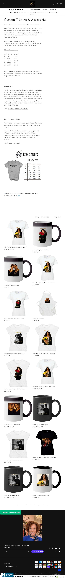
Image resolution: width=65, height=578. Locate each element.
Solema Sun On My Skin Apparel (12, 424)
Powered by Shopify (26, 573)
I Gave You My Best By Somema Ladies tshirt (44, 353)
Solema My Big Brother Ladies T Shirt (13, 460)
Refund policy (34, 573)
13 (43, 505)
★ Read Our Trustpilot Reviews (11, 512)
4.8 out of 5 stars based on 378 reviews (36, 9)
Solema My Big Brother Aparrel (11, 495)
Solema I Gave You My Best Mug (41, 495)
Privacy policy (42, 573)
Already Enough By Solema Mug (40, 250)
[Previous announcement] (3, 13)
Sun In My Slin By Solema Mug (11, 285)
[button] (3, 4)
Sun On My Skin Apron (38, 318)
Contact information (56, 574)
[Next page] (47, 505)
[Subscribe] (28, 551)
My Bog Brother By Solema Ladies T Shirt (14, 353)
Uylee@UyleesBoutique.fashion (18, 109)
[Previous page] (17, 505)
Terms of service (49, 573)
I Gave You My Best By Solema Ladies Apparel (15, 247)
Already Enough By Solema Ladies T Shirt (14, 318)
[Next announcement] (62, 13)
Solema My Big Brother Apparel (40, 424)
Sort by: (37, 217)
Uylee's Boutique (18, 573)
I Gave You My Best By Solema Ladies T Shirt (44, 282)
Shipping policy (58, 573)
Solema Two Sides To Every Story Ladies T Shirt (45, 457)
